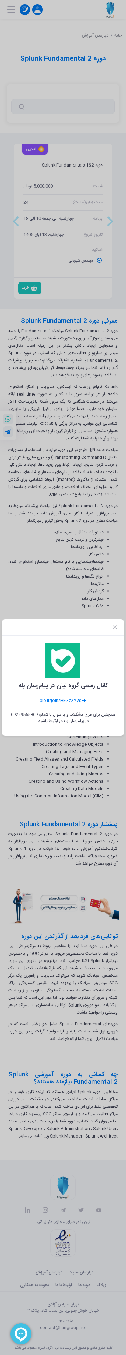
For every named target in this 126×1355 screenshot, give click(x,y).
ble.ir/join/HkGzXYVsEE (63, 700)
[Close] (115, 627)
